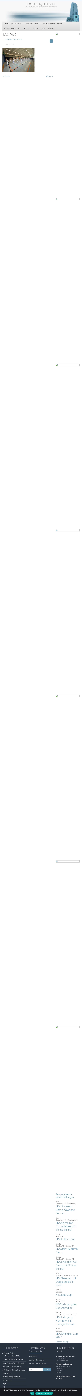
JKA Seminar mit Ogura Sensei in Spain (66, 1282)
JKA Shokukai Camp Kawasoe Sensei (65, 1210)
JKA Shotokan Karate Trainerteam (13, 1370)
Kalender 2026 (7, 1373)
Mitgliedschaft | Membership (11, 1377)
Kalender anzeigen (63, 1342)
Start (6, 24)
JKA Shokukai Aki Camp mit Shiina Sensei (66, 1265)
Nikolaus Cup (64, 1294)
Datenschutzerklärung (36, 1360)
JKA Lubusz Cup (65, 1239)
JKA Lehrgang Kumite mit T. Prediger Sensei (65, 1321)
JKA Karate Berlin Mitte (12, 1356)
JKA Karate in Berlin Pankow (14, 1359)
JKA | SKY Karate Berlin (13, 39)
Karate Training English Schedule (13, 1363)
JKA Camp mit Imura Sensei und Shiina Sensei (66, 1226)
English (35, 29)
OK (32, 1393)
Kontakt (51, 29)
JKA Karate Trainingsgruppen (12, 1366)
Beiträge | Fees (7, 1380)
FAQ (43, 29)
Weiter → (49, 76)
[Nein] (79, 1392)
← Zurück (6, 76)
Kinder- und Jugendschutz (37, 1363)
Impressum (33, 1356)
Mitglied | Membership (12, 29)
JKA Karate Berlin (8, 1353)
